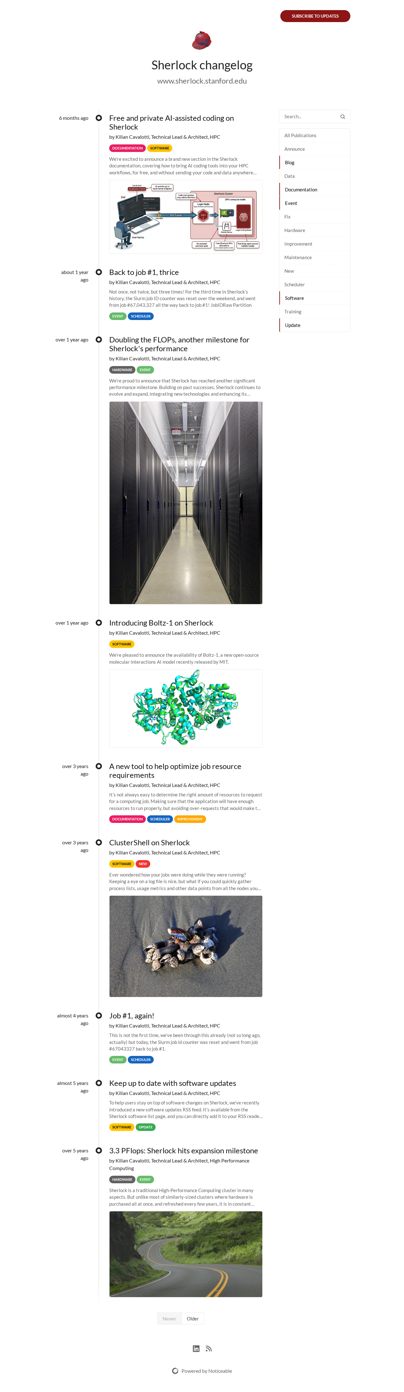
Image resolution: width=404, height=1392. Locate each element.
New (289, 271)
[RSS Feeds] (208, 1348)
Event (291, 203)
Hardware (294, 230)
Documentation (301, 189)
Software (294, 298)
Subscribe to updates (315, 16)
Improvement (298, 244)
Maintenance (298, 257)
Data (289, 176)
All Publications (300, 135)
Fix (287, 216)
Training (292, 311)
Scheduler (294, 284)
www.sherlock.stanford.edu (202, 80)
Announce (294, 149)
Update (292, 325)
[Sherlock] (202, 41)
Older (193, 1318)
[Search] (343, 116)
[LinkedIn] (199, 1348)
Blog (289, 162)
